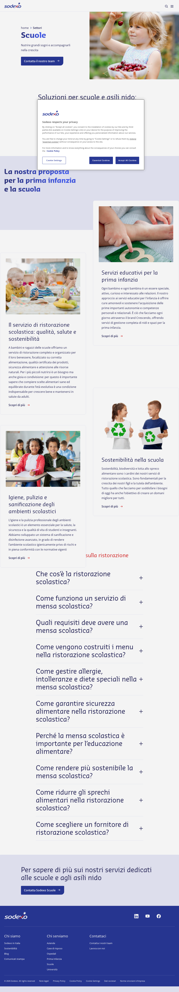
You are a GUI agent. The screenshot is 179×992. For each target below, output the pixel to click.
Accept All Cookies (127, 160)
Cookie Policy (53, 151)
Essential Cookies (101, 160)
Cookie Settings (54, 160)
